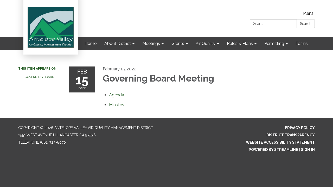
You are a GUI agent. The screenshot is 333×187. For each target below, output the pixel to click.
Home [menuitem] (91, 43)
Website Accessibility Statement (280, 142)
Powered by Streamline (273, 150)
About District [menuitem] (117, 43)
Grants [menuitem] (177, 43)
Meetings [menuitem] (151, 43)
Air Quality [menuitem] (205, 43)
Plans (308, 13)
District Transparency (290, 135)
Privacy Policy (300, 128)
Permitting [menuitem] (274, 43)
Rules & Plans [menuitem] (240, 43)
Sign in (308, 150)
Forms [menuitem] (302, 43)
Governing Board (39, 77)
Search (305, 24)
